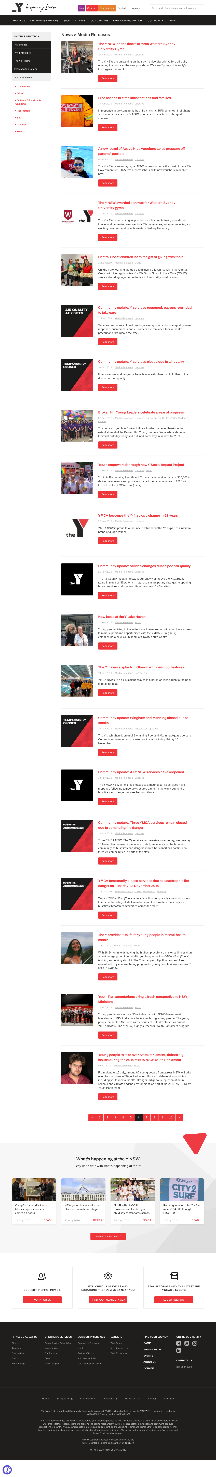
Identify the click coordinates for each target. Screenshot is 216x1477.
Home (45, 1398)
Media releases (23, 77)
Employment (87, 1398)
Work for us (116, 1343)
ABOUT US (18, 20)
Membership (18, 1363)
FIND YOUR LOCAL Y (155, 1337)
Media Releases (124, 54)
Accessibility (110, 1398)
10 (170, 1117)
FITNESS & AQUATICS (24, 1337)
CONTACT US (184, 1360)
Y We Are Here (22, 53)
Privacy (152, 1398)
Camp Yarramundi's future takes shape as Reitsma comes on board (31, 1209)
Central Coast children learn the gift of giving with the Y (141, 257)
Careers (91, 8)
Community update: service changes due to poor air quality (144, 566)
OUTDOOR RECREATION (128, 20)
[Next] (179, 1117)
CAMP (147, 1343)
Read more (108, 78)
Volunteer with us (119, 1348)
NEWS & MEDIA (152, 1349)
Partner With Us (86, 1353)
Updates (139, 54)
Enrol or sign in (52, 1363)
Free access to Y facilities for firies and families (134, 98)
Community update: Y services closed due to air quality (141, 361)
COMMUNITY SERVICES (91, 1337)
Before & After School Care (58, 1343)
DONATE (148, 1368)
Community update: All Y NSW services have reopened (141, 772)
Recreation (141, 673)
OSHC (138, 262)
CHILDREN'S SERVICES (44, 20)
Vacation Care (52, 1348)
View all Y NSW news (107, 1236)
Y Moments (20, 44)
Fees (47, 1358)
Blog (81, 8)
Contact (121, 8)
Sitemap (169, 1398)
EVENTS (148, 1356)
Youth (149, 470)
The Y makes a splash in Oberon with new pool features (141, 667)
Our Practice (51, 1353)
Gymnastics (18, 1353)
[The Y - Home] (19, 7)
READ (47, 1220)
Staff (19, 117)
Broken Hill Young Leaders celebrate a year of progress (141, 412)
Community (23, 86)
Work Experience (119, 1353)
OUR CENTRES (100, 20)
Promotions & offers (25, 69)
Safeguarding (107, 8)
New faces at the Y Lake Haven (122, 617)
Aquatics (16, 1348)
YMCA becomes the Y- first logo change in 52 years (138, 515)
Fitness (15, 1343)
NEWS (172, 20)
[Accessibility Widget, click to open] (7, 1469)
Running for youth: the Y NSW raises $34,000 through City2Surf (181, 1209)
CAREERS (116, 1337)
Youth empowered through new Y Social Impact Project (141, 465)
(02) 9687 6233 (184, 1367)
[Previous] (92, 1117)
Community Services (88, 1343)
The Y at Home (22, 61)
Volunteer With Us (87, 1358)
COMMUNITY (155, 20)
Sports (15, 1358)
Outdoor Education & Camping (28, 102)
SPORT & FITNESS (74, 20)
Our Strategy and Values (90, 1363)
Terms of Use (133, 1398)
